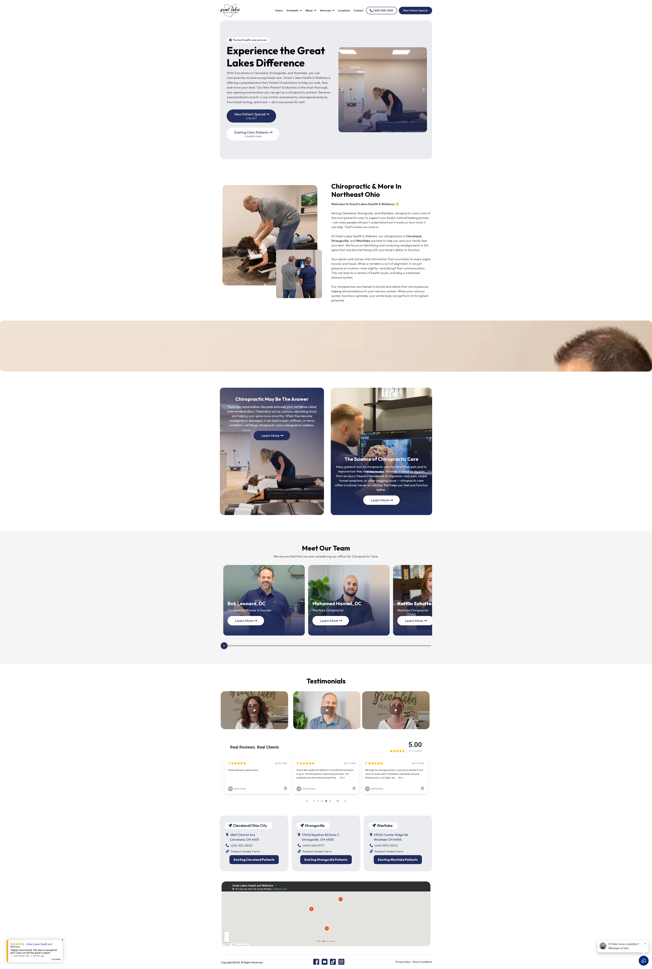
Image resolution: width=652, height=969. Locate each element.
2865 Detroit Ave (242, 835)
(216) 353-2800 (242, 845)
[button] (300, 10)
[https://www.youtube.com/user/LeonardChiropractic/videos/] (325, 961)
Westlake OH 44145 (388, 839)
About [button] (309, 10)
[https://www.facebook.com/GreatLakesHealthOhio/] (316, 961)
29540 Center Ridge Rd (391, 835)
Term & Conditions (422, 961)
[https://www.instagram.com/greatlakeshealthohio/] (341, 961)
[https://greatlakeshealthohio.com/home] (230, 10)
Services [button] (325, 10)
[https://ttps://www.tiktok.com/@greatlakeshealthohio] (333, 961)
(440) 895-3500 (386, 845)
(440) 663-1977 (313, 845)
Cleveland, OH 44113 (244, 839)
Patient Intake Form (245, 851)
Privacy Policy (403, 961)
